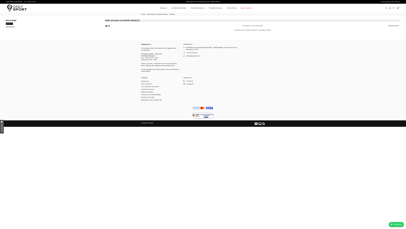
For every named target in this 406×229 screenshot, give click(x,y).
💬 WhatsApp (396, 224)
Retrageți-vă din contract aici (151, 100)
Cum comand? (146, 84)
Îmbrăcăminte (232, 8)
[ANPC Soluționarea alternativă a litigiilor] (203, 118)
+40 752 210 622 (191, 53)
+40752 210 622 (30, 2)
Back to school (246, 8)
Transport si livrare (147, 89)
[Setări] (390, 8)
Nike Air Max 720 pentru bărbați (157, 14)
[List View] (109, 25)
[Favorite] (394, 8)
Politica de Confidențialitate (151, 95)
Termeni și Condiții (147, 97)
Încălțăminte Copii (215, 8)
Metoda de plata (147, 92)
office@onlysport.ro (193, 56)
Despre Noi (145, 81)
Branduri (163, 8)
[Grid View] (106, 25)
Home (143, 14)
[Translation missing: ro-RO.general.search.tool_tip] (386, 8)
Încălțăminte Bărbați (179, 8)
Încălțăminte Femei (197, 8)
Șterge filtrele (10, 26)
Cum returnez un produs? (150, 87)
